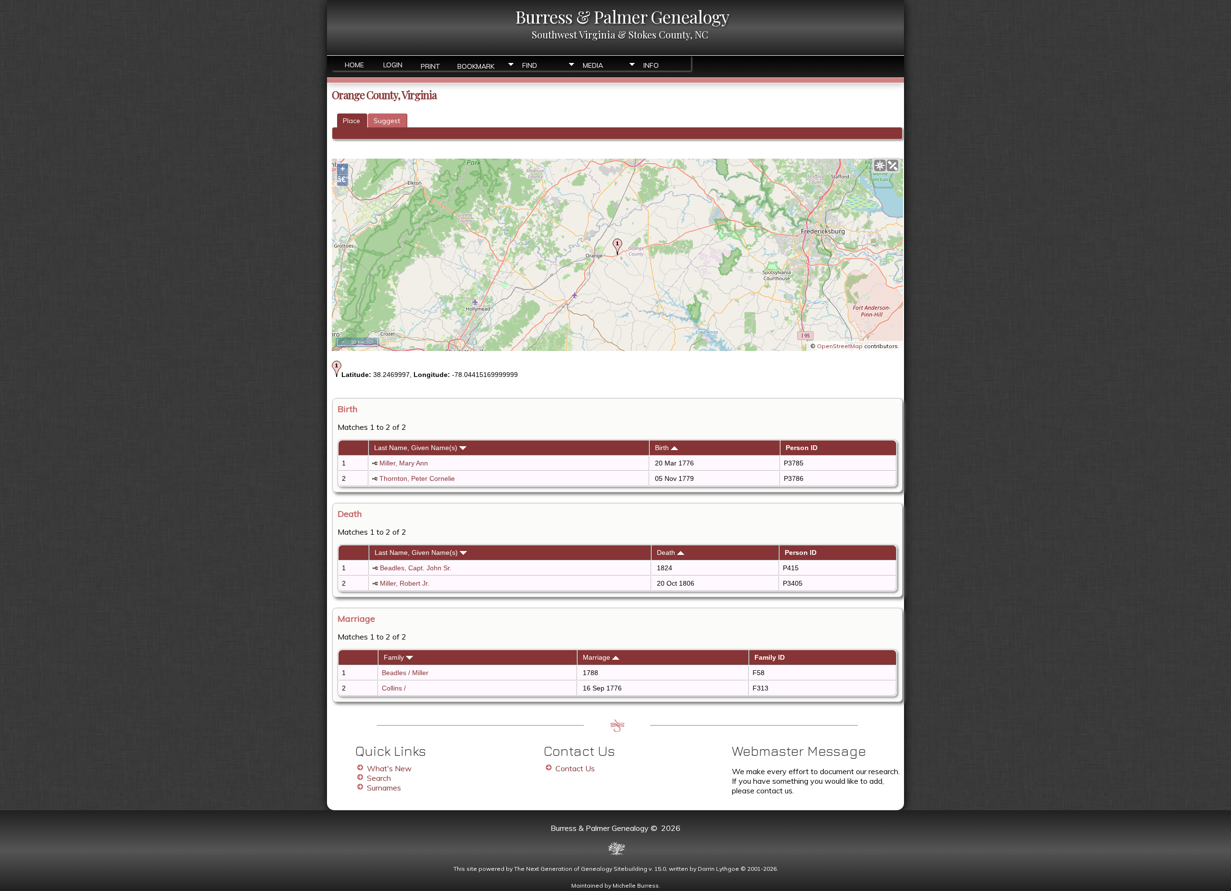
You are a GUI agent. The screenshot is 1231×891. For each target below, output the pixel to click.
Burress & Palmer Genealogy (622, 16)
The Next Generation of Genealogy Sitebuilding (580, 868)
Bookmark (475, 65)
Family (395, 657)
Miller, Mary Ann (403, 463)
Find (529, 65)
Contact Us (575, 768)
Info (651, 65)
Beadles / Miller (405, 673)
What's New (389, 768)
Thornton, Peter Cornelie (417, 478)
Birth (663, 448)
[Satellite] (892, 165)
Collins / (395, 688)
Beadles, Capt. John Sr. (416, 568)
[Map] (880, 165)
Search (379, 778)
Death (667, 552)
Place (351, 120)
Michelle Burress (636, 885)
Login (392, 65)
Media (593, 65)
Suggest (387, 120)
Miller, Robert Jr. (404, 583)
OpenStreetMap (840, 346)
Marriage (597, 657)
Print (430, 65)
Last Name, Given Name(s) (416, 448)
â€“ (342, 180)
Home (354, 65)
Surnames (384, 787)
